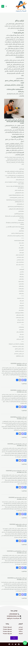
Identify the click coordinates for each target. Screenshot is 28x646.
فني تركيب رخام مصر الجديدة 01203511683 (17, 578)
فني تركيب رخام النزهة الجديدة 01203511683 (17, 551)
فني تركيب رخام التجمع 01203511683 (18, 417)
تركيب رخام (24, 365)
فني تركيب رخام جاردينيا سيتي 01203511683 (17, 444)
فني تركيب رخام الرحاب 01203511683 (18, 390)
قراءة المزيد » (24, 383)
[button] (6, 6)
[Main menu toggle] (2, 6)
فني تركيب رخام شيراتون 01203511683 (18, 524)
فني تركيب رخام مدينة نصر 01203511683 (17, 497)
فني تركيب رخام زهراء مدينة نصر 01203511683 (16, 470)
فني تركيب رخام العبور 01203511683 (18, 363)
